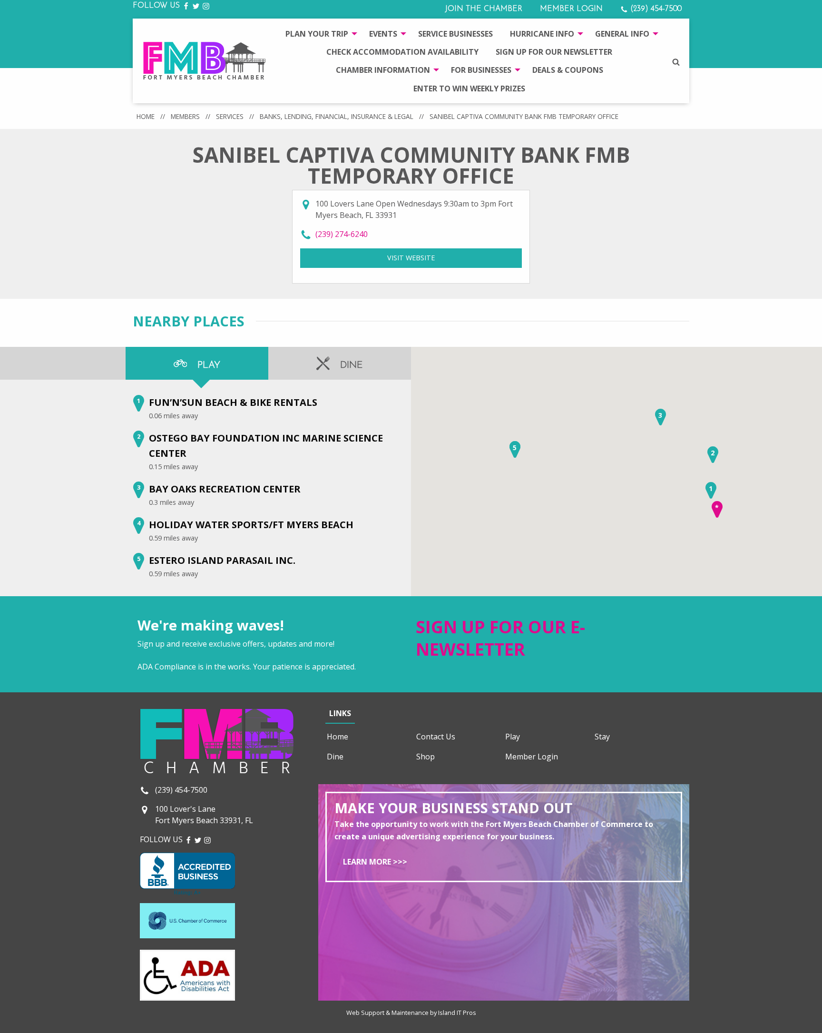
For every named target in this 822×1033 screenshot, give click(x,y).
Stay (602, 736)
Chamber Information (383, 70)
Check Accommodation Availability (402, 52)
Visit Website (454, 257)
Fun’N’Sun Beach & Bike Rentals (233, 402)
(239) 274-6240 (341, 234)
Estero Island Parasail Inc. (222, 560)
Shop (425, 756)
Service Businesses (455, 34)
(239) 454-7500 (655, 9)
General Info (622, 34)
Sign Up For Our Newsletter (554, 52)
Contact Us (435, 736)
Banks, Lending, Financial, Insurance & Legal (336, 116)
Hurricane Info (542, 34)
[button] (710, 490)
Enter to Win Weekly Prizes (469, 88)
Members (185, 116)
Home (146, 116)
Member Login (571, 9)
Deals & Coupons (567, 70)
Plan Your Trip (316, 34)
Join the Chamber (483, 9)
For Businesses (481, 70)
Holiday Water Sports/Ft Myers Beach (251, 524)
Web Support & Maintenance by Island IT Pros (411, 1012)
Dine (335, 756)
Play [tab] (207, 365)
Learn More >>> (375, 861)
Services (230, 116)
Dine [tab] (350, 365)
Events (383, 34)
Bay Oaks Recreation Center (225, 488)
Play (512, 736)
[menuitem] (319, 33)
